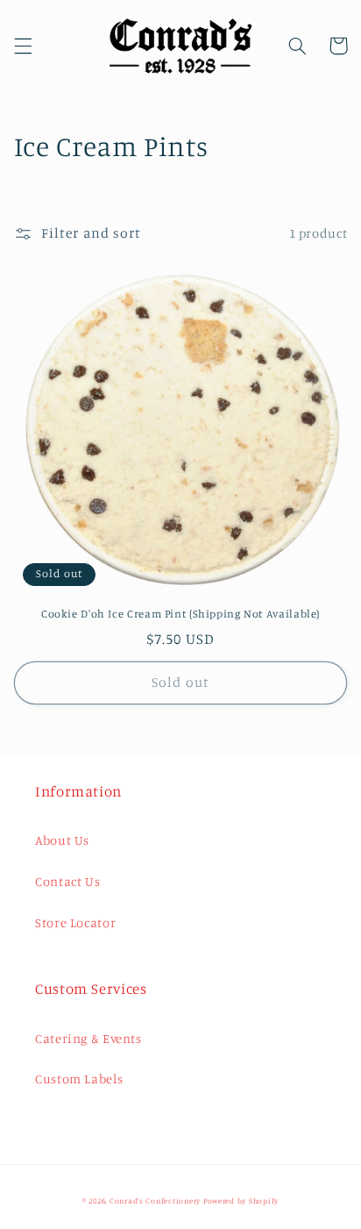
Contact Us (67, 881)
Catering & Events (88, 1038)
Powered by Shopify (241, 1200)
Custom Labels (79, 1078)
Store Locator (75, 922)
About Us (62, 839)
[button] (23, 45)
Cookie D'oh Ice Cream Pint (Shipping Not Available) (180, 613)
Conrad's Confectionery (155, 1200)
